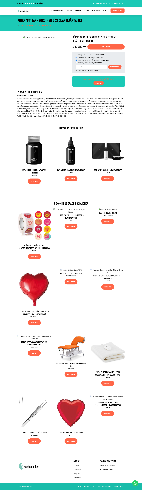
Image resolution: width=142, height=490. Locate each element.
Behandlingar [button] (57, 11)
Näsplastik (77, 474)
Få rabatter (114, 67)
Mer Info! (106, 47)
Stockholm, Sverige (102, 3)
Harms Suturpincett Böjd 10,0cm (34, 432)
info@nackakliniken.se (116, 3)
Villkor (93, 486)
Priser (69, 11)
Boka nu (98, 83)
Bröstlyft (76, 466)
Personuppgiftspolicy (104, 486)
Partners (96, 11)
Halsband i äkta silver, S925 (71, 273)
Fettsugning (77, 470)
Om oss (78, 11)
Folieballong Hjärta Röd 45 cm (71, 432)
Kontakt (86, 486)
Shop (105, 11)
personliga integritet (83, 70)
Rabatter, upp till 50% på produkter (90, 58)
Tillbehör (30, 95)
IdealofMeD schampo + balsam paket (108, 170)
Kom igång (117, 10)
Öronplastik (77, 478)
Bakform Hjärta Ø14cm (108, 213)
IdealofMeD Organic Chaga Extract (71, 170)
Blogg (86, 11)
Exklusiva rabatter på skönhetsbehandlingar (93, 60)
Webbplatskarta (118, 486)
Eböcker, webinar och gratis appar (89, 63)
